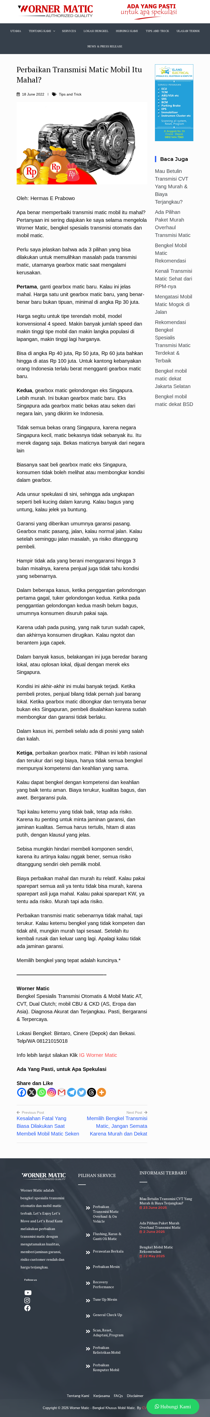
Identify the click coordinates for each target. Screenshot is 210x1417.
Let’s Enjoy (42, 1213)
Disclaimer (135, 1395)
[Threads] (91, 1092)
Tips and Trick (70, 94)
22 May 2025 (154, 1256)
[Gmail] (61, 1092)
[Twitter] (81, 1092)
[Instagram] (51, 1092)
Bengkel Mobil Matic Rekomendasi (156, 1249)
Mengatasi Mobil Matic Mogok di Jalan (173, 304)
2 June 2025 (154, 1232)
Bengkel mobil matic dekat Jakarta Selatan (173, 378)
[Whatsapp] (41, 1092)
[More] (101, 1092)
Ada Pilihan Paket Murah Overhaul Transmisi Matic (160, 1225)
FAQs (118, 1395)
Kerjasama (101, 1395)
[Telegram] (71, 1092)
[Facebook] (21, 1092)
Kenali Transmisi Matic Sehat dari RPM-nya (173, 278)
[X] (31, 1092)
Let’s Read (45, 1220)
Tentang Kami (78, 1395)
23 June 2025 (155, 1208)
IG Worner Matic (98, 1055)
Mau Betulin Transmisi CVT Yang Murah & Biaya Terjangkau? (171, 186)
